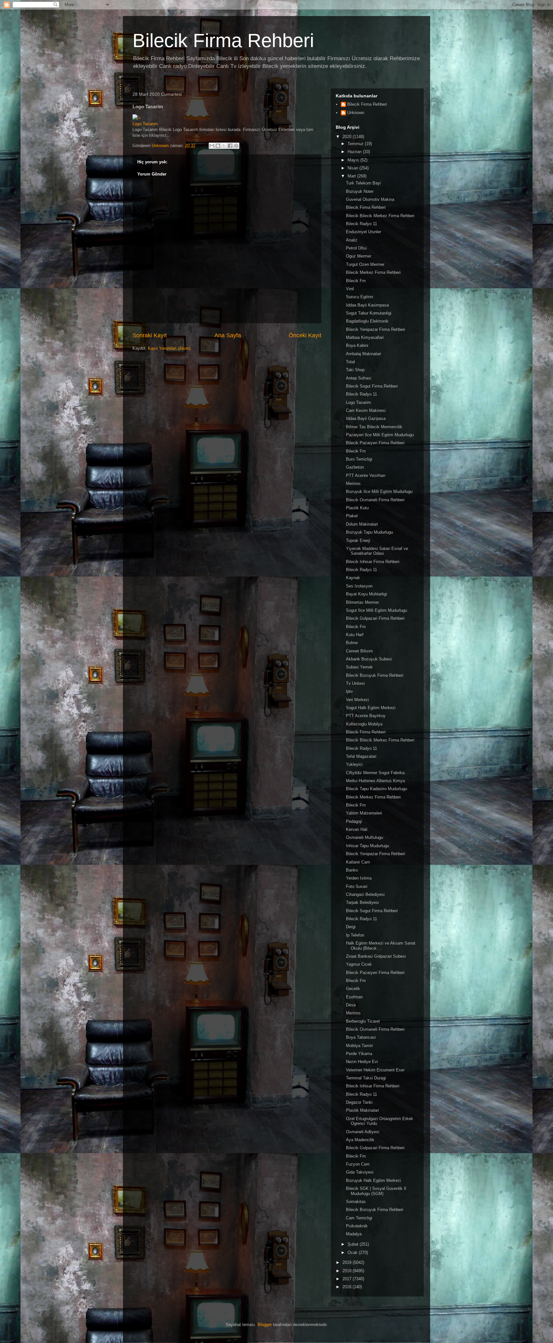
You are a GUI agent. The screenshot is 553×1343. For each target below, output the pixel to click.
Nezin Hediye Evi (362, 1061)
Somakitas (356, 1201)
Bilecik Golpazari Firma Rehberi (375, 618)
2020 (347, 136)
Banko (352, 870)
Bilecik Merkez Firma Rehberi (373, 272)
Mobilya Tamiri (359, 1045)
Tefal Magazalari (361, 756)
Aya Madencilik (360, 1139)
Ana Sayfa (227, 335)
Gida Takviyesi (359, 1172)
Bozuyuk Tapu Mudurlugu (369, 532)
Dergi (351, 926)
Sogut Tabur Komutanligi (368, 313)
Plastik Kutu (357, 507)
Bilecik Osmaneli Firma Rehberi (375, 499)
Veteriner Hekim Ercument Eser (375, 1070)
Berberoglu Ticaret (363, 1021)
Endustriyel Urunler (363, 231)
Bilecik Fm (356, 280)
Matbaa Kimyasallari (365, 337)
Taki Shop (355, 369)
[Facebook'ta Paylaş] (230, 146)
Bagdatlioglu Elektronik (367, 321)
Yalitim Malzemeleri (364, 813)
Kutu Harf (355, 634)
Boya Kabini (357, 345)
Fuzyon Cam (358, 1164)
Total (350, 361)
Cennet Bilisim (359, 651)
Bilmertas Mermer (362, 602)
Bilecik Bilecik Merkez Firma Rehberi (380, 215)
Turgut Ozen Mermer (365, 264)
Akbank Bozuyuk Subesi (369, 659)
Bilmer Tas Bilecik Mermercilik (374, 426)
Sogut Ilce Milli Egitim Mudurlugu (376, 610)
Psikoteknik (357, 1226)
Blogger (265, 1324)
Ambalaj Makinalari (363, 353)
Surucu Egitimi (359, 296)
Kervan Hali (356, 829)
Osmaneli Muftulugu (364, 837)
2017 (347, 1278)
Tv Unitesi (355, 683)
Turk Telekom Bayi (363, 183)
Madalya (354, 1234)
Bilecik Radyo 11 (361, 223)
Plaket (352, 515)
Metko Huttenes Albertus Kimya (375, 780)
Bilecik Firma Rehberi (223, 40)
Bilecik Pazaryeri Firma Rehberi (375, 442)
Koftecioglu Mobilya (364, 724)
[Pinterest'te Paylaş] (236, 146)
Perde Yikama (359, 1053)
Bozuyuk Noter (359, 191)
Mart (352, 176)
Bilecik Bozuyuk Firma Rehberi (374, 675)
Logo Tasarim (358, 402)
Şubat (354, 1244)
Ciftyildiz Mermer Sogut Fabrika (375, 772)
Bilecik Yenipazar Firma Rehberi (375, 329)
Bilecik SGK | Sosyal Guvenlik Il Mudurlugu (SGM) (376, 1191)
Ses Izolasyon (359, 586)
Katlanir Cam (358, 862)
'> (139, 118)
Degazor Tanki (359, 1102)
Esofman (354, 997)
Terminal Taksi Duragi (366, 1078)
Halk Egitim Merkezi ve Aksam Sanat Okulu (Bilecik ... (380, 946)
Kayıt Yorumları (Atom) (169, 348)
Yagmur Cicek (359, 964)
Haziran (355, 151)
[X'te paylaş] (224, 146)
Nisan (353, 168)
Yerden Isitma (359, 878)
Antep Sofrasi (358, 378)
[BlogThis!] (218, 146)
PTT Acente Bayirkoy (366, 715)
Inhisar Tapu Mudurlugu (367, 845)
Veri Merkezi (357, 699)
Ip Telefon (355, 935)
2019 (347, 1262)
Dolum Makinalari (362, 524)
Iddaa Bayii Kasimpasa (367, 305)
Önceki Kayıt (305, 335)
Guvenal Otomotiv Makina (370, 199)
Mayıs (354, 160)
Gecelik (353, 988)
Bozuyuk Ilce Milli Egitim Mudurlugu (379, 491)
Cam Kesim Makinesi (366, 410)
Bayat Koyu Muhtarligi (366, 594)
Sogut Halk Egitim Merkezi (371, 707)
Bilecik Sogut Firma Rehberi (372, 386)
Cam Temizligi (359, 1218)
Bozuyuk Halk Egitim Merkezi (373, 1180)
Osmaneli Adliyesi (362, 1131)
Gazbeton (355, 467)
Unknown (355, 112)
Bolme (352, 642)
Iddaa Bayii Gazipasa (366, 418)
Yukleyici (354, 764)
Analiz (351, 240)
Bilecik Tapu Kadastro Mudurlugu (376, 788)
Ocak (353, 1252)
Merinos (353, 483)
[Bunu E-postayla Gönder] (212, 146)
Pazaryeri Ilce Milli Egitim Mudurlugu (380, 434)
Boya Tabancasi (361, 1037)
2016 (347, 1286)
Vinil (350, 288)
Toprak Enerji (358, 540)
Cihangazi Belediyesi (365, 894)
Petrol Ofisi (356, 248)
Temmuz (356, 143)
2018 (347, 1270)
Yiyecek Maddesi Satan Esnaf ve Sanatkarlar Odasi (377, 551)
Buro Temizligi (359, 459)
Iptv (349, 691)
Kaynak (353, 577)
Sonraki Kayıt (149, 335)
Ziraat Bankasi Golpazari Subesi (376, 956)
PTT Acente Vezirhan (365, 475)
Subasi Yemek (359, 667)
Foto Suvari (356, 886)
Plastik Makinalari (362, 1110)
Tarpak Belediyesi (362, 902)
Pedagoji (354, 821)
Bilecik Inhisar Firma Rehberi (372, 561)
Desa (351, 1005)
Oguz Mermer (358, 256)
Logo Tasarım (145, 123)
